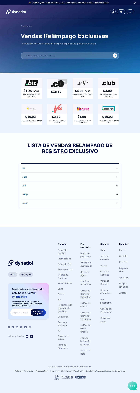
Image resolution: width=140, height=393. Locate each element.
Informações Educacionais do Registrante (66, 371)
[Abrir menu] (130, 11)
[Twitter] (21, 327)
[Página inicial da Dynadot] (16, 11)
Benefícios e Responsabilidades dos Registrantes (105, 371)
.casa (24, 177)
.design (25, 194)
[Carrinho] (121, 11)
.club (24, 185)
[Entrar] (113, 11)
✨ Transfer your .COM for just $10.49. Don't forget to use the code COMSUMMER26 (68, 2)
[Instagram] (13, 327)
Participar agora (38, 312)
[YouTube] (25, 327)
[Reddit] (30, 327)
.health (25, 203)
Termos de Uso (41, 371)
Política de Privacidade (24, 371)
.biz (23, 168)
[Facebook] (9, 327)
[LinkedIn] (17, 327)
